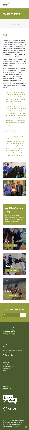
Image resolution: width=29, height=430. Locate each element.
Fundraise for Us (7, 368)
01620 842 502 (6, 352)
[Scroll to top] (26, 427)
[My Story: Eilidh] (14, 287)
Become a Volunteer (8, 366)
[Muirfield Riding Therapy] (6, 4)
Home (8, 23)
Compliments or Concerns (10, 379)
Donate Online (6, 364)
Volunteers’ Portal (7, 388)
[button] (25, 4)
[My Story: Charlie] (14, 262)
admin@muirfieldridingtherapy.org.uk (12, 350)
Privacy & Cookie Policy (9, 377)
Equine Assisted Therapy (16, 23)
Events (4, 370)
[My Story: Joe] (14, 237)
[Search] (21, 4)
